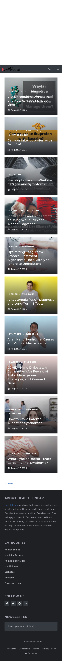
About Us (11, 648)
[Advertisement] (31, 32)
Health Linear (12, 505)
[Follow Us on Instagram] (19, 603)
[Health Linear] (12, 69)
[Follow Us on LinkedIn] (25, 603)
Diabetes (10, 571)
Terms (36, 648)
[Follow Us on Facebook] (7, 603)
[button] (49, 69)
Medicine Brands (14, 555)
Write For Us (31, 653)
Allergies (9, 577)
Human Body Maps (15, 560)
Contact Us (24, 648)
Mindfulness (11, 566)
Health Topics (12, 549)
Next (10, 483)
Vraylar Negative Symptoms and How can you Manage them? (29, 100)
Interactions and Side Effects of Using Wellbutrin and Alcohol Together (30, 220)
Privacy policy (49, 648)
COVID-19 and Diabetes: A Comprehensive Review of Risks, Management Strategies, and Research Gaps (28, 375)
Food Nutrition (13, 583)
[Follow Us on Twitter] (13, 603)
